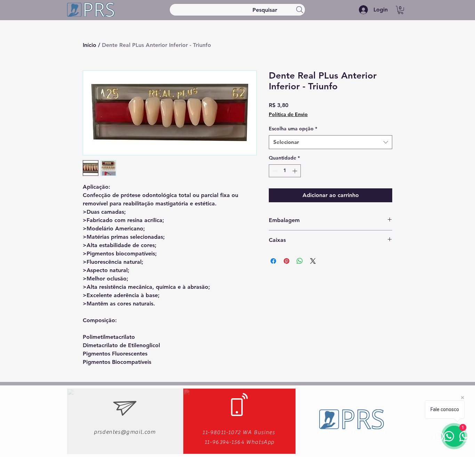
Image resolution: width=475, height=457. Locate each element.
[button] (400, 10)
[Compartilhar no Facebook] (273, 261)
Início (89, 45)
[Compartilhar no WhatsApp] (300, 261)
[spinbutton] (285, 171)
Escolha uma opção (293, 128)
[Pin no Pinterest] (286, 261)
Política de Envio (288, 114)
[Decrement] (274, 171)
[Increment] (295, 171)
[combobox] (330, 142)
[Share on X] (313, 261)
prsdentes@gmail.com (124, 432)
